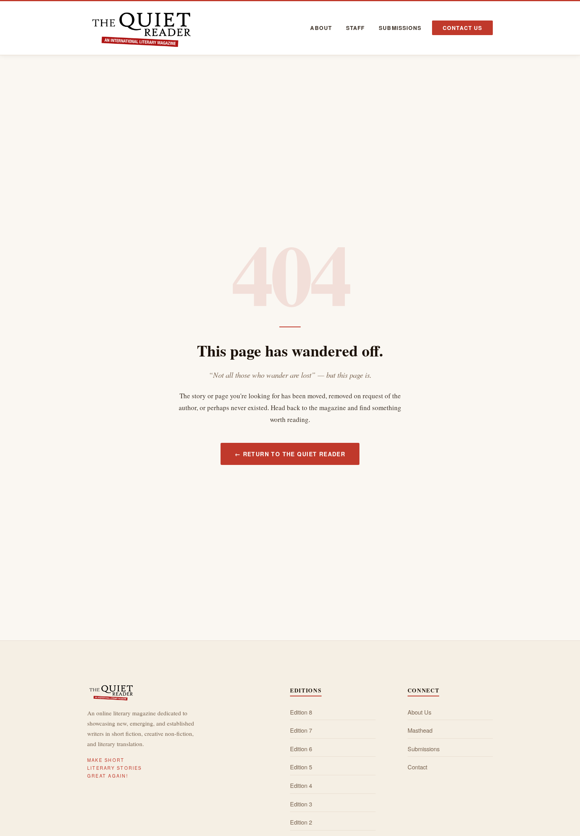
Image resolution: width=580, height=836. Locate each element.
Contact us (462, 28)
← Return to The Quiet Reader (290, 454)
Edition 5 (301, 767)
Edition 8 (301, 712)
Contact (417, 767)
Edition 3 (301, 804)
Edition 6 (301, 749)
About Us (419, 712)
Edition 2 (301, 822)
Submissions (400, 28)
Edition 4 (301, 785)
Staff (355, 28)
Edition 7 (301, 730)
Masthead (420, 730)
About (320, 28)
